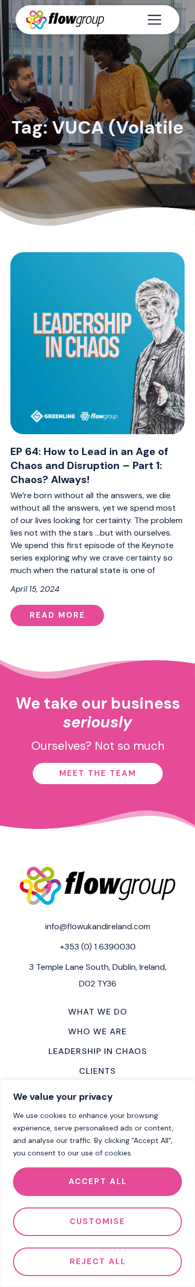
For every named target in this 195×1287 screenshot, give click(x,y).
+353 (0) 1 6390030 (98, 946)
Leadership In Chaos (97, 1051)
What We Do (97, 1011)
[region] (97, 1183)
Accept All (98, 1181)
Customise (97, 1221)
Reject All (98, 1261)
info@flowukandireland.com (97, 926)
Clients (97, 1070)
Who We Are (97, 1031)
